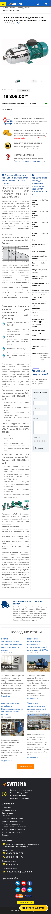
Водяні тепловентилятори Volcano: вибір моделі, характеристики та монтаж (11, 644)
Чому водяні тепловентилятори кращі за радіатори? (36, 706)
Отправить (39, 448)
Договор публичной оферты (12, 821)
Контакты (5, 835)
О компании (6, 807)
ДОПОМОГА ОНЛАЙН (35, 908)
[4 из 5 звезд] (42, 441)
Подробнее (5, 696)
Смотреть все (25, 767)
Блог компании (7, 816)
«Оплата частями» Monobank (13, 829)
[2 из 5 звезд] (37, 441)
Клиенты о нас (7, 813)
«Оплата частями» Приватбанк (14, 827)
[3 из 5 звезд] (39, 441)
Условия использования (11, 824)
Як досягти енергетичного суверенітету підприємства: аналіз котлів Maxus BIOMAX (37, 644)
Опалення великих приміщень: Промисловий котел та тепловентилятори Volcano (12, 709)
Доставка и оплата (9, 810)
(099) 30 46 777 (14, 857)
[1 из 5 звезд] (34, 441)
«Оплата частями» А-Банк (12, 832)
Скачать (36, 368)
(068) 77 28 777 (14, 853)
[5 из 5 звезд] (44, 441)
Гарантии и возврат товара (12, 818)
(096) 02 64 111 (14, 864)
